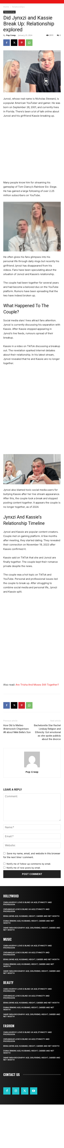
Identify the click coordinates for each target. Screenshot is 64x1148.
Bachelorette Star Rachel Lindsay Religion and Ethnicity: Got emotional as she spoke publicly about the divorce (47, 732)
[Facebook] (6, 42)
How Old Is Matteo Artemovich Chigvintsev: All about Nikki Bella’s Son (17, 729)
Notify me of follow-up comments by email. (29, 863)
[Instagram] (15, 1091)
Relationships (18, 6)
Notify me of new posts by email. (24, 867)
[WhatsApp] (29, 42)
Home (6, 6)
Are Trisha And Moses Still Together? (37, 684)
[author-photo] (32, 767)
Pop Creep (11, 35)
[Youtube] (33, 1091)
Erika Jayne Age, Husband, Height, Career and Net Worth (31, 916)
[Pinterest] (21, 42)
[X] (14, 42)
